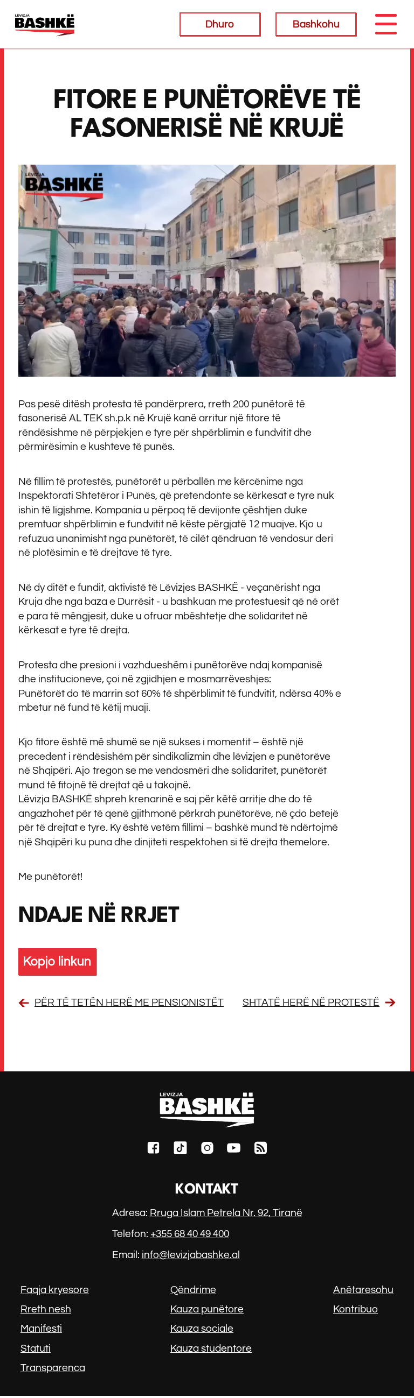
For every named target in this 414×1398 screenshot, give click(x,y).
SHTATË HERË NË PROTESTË (311, 1002)
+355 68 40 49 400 (189, 1233)
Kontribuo (355, 1309)
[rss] (260, 1150)
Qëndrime (193, 1289)
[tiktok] (180, 1150)
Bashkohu (316, 24)
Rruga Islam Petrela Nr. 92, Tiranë (226, 1213)
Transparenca (52, 1367)
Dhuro (219, 24)
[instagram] (207, 1150)
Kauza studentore (211, 1348)
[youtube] (233, 1150)
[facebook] (153, 1150)
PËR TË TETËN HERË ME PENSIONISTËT (129, 1002)
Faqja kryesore (54, 1289)
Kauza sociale (201, 1328)
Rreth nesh (45, 1309)
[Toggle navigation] (385, 24)
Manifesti (41, 1328)
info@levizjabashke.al (191, 1254)
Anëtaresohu (363, 1289)
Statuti (35, 1348)
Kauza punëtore (207, 1309)
